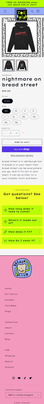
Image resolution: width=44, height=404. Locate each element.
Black (7, 101)
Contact (9, 333)
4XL (6, 122)
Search (9, 361)
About (8, 328)
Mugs (8, 311)
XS (16, 111)
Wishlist (9, 367)
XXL (24, 117)
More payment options (22, 155)
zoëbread (25, 403)
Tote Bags (10, 305)
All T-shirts (11, 294)
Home (8, 288)
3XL (34, 117)
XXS (6, 111)
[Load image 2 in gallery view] (22, 65)
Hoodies (9, 300)
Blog (7, 339)
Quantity (6, 128)
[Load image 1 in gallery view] (9, 65)
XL (14, 117)
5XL (16, 122)
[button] (5, 11)
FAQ (7, 350)
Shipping (10, 356)
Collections (11, 322)
